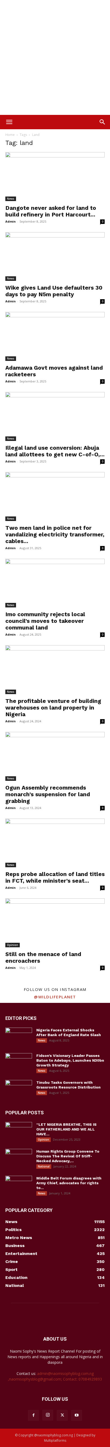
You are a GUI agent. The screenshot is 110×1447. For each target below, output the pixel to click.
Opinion (12, 945)
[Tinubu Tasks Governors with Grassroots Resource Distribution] (18, 1089)
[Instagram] (47, 1415)
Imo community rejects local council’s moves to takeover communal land (45, 621)
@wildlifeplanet (55, 996)
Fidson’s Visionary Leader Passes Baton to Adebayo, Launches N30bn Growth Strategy (70, 1060)
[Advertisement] (55, 57)
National (44, 1166)
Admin (10, 221)
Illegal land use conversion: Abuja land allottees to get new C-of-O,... (55, 451)
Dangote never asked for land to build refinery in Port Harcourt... (50, 211)
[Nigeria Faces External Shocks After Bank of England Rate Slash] (18, 1037)
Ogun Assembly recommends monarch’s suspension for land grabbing (47, 794)
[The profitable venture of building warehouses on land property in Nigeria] (55, 669)
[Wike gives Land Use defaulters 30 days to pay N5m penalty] (55, 256)
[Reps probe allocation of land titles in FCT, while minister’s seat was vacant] (55, 843)
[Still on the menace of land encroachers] (55, 922)
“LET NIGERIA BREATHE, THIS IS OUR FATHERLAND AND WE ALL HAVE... (66, 1129)
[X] (62, 1415)
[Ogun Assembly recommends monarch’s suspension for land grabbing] (55, 756)
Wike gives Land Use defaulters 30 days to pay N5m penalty (54, 291)
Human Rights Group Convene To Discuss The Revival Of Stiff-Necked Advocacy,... (67, 1156)
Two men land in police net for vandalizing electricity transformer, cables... (54, 534)
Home (10, 134)
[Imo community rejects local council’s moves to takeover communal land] (55, 583)
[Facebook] (33, 1415)
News (10, 199)
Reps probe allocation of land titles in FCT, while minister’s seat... (55, 877)
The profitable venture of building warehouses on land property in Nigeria (53, 708)
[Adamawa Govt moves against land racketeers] (55, 336)
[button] (9, 122)
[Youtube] (76, 1415)
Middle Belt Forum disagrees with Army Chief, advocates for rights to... (68, 1183)
